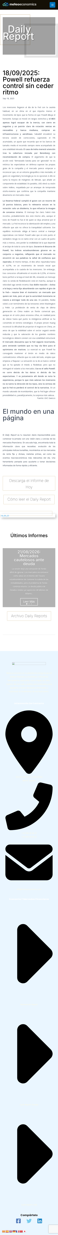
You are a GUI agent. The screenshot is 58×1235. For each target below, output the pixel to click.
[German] (14, 1231)
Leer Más (29, 601)
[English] (11, 1231)
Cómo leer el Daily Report (29, 499)
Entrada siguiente (46, 640)
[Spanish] (7, 1231)
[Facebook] (18, 1221)
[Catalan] (4, 1231)
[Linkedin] (40, 1221)
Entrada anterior (12, 640)
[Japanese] (25, 1231)
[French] (18, 1231)
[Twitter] (29, 1221)
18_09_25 (5, 515)
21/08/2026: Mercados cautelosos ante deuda (29, 558)
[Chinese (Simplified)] (21, 1231)
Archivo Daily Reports (29, 616)
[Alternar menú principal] (52, 5)
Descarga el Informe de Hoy (29, 483)
